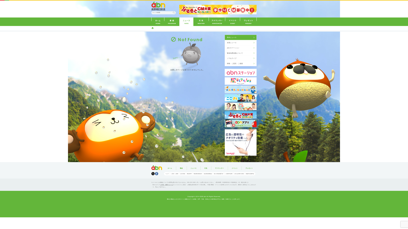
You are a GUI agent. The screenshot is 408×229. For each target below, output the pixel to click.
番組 (181, 168)
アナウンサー (219, 168)
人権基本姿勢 (228, 173)
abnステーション (233, 48)
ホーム (152, 28)
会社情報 (182, 173)
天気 (205, 168)
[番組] (171, 21)
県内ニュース (232, 37)
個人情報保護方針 (218, 173)
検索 (174, 13)
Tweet (153, 173)
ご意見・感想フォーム (166, 184)
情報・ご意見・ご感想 (235, 63)
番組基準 (189, 173)
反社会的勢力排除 (239, 173)
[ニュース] (186, 21)
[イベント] (232, 21)
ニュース (194, 168)
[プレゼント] (248, 21)
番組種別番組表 (198, 173)
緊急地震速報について (235, 53)
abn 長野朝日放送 (158, 6)
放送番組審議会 (208, 173)
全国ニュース (232, 42)
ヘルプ (167, 173)
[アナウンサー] (217, 21)
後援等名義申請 (250, 173)
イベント (235, 168)
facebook (156, 173)
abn (156, 167)
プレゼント (249, 168)
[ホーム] (157, 21)
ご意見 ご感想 (174, 173)
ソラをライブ (232, 58)
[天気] (201, 21)
